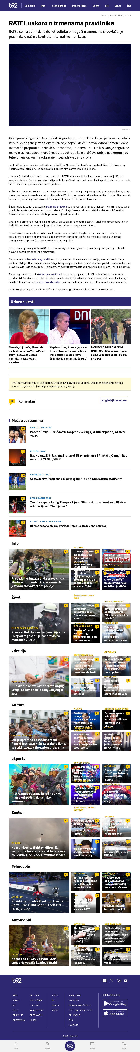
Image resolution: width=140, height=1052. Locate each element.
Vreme (55, 1010)
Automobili (36, 1015)
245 (23, 475)
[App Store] (115, 1013)
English (16, 843)
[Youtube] (125, 980)
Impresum (74, 1000)
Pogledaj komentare (114, 400)
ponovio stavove (56, 206)
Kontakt (73, 1025)
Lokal (33, 1020)
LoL (13, 789)
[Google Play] (115, 1004)
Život (16, 1010)
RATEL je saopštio (49, 274)
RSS (71, 1020)
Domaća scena (82, 762)
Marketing (75, 995)
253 (23, 498)
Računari (109, 873)
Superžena (36, 1000)
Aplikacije (74, 1015)
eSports (34, 1005)
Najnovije (30, 5)
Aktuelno (110, 651)
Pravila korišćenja (80, 1005)
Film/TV (78, 709)
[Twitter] (111, 980)
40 (23, 428)
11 (12, 401)
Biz (14, 1005)
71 (23, 451)
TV (53, 1000)
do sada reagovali (37, 259)
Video (55, 995)
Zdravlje (18, 1015)
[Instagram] (118, 980)
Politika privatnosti (80, 1010)
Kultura (34, 995)
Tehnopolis (36, 1010)
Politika (16, 574)
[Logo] (13, 5)
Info (15, 995)
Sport (16, 1000)
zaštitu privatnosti (47, 282)
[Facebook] (104, 980)
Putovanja (19, 1020)
